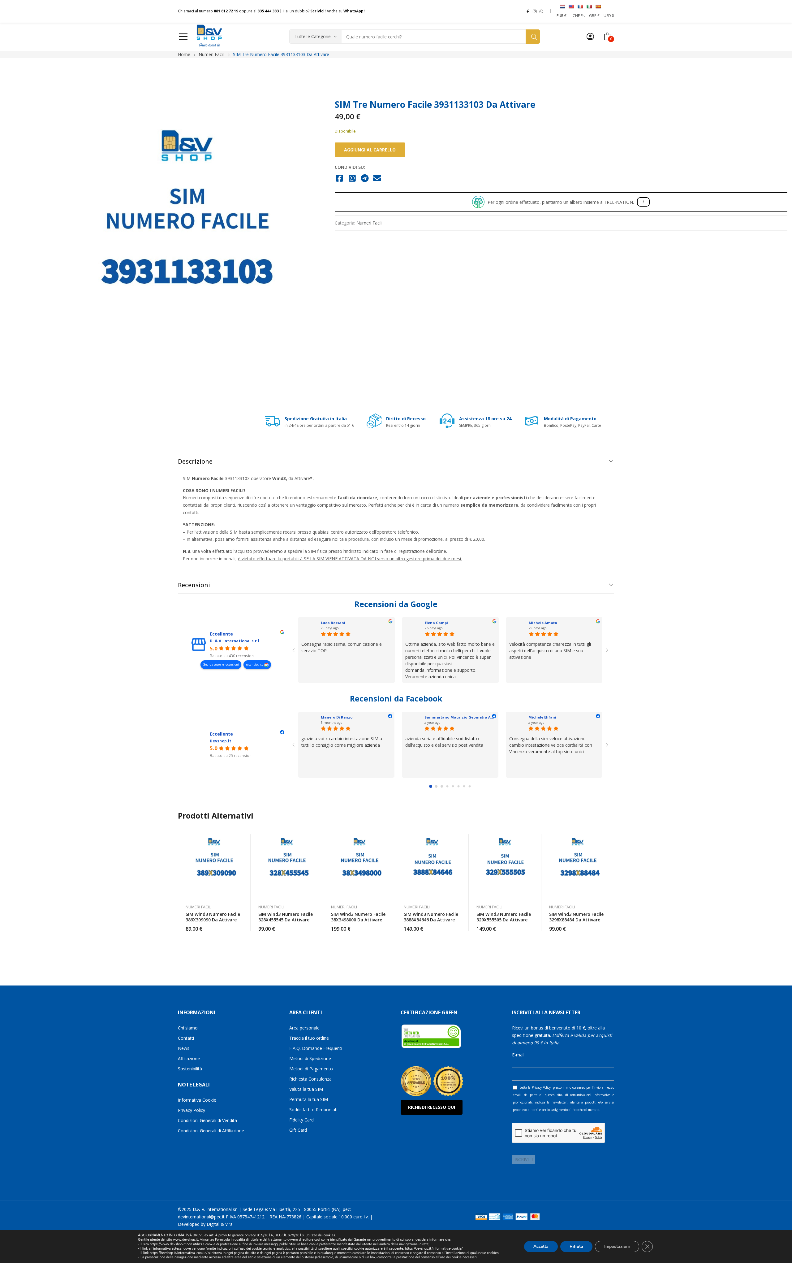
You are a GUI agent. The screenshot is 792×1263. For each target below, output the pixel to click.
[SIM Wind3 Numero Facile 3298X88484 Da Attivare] (577, 866)
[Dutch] (562, 6)
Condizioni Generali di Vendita (207, 1120)
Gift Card (298, 1130)
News (183, 1048)
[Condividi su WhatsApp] (352, 178)
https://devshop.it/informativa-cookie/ (434, 1248)
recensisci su (255, 664)
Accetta (541, 1246)
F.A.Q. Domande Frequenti (315, 1048)
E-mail (518, 1055)
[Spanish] (598, 6)
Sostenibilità (190, 1069)
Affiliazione (189, 1058)
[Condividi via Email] (377, 178)
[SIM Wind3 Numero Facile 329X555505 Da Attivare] (505, 866)
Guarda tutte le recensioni (221, 664)
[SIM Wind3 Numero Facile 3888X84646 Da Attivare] (432, 866)
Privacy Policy (191, 1110)
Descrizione (195, 461)
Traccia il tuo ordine (309, 1038)
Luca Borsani (333, 622)
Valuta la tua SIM (306, 1089)
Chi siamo (188, 1028)
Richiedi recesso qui (431, 1107)
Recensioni (194, 585)
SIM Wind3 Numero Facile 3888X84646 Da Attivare (431, 917)
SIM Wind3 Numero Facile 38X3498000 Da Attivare (358, 917)
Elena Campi (436, 622)
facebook (528, 11)
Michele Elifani (542, 717)
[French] (580, 6)
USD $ (609, 15)
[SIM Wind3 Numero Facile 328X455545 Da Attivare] (287, 866)
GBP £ (594, 15)
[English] (571, 6)
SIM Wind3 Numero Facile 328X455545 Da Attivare (285, 917)
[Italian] (589, 6)
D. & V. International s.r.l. (235, 641)
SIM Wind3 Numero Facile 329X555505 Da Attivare (503, 917)
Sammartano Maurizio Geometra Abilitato (464, 717)
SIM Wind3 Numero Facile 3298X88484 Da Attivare (576, 917)
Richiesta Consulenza (310, 1079)
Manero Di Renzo (337, 717)
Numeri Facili (369, 223)
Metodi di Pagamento (311, 1069)
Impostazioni (617, 1246)
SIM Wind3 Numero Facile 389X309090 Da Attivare (213, 917)
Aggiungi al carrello (370, 150)
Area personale (304, 1028)
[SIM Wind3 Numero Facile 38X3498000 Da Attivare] (359, 866)
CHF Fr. (579, 15)
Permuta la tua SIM (308, 1099)
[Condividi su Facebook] (340, 178)
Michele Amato (543, 622)
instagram (534, 11)
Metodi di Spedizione (310, 1058)
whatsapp (541, 11)
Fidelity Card (301, 1120)
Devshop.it (220, 741)
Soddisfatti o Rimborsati (313, 1109)
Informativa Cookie (197, 1100)
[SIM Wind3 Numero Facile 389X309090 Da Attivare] (214, 866)
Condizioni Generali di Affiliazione (211, 1131)
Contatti (186, 1038)
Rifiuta (576, 1246)
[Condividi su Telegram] (365, 178)
